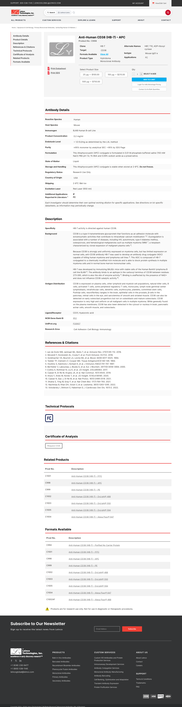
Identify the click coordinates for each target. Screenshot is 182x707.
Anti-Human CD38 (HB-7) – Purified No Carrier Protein (94, 550)
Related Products (21, 58)
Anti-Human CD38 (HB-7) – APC (86, 488)
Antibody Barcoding (102, 681)
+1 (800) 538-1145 (19, 674)
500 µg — (96, 92)
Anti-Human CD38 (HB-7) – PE (85, 495)
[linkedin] (20, 666)
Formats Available (21, 62)
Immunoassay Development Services (109, 669)
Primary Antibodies (60, 682)
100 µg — (96, 85)
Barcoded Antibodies (60, 667)
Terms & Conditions (144, 684)
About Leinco (141, 663)
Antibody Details (21, 36)
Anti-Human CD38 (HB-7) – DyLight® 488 (91, 501)
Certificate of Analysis (23, 55)
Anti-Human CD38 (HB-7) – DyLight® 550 (91, 508)
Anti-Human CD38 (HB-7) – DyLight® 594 (91, 515)
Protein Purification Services (105, 692)
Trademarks (141, 688)
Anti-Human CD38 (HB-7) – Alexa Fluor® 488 (90, 605)
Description (18, 44)
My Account (138, 3)
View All (109, 55)
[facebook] (12, 666)
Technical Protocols (22, 51)
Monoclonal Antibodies (61, 678)
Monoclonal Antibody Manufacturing (108, 677)
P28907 (76, 329)
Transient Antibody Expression (106, 688)
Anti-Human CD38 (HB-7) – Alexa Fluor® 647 (92, 522)
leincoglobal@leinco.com (22, 677)
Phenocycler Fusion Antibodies (64, 674)
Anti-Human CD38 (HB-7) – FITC (86, 481)
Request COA (53, 451)
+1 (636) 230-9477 (19, 670)
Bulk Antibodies (61, 663)
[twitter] (16, 666)
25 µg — (96, 78)
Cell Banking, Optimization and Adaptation (111, 685)
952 (75, 323)
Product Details (20, 40)
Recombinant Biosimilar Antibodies (66, 671)
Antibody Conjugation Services (106, 673)
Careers (139, 671)
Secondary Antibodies (61, 686)
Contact (139, 667)
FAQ (137, 692)
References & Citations (24, 47)
